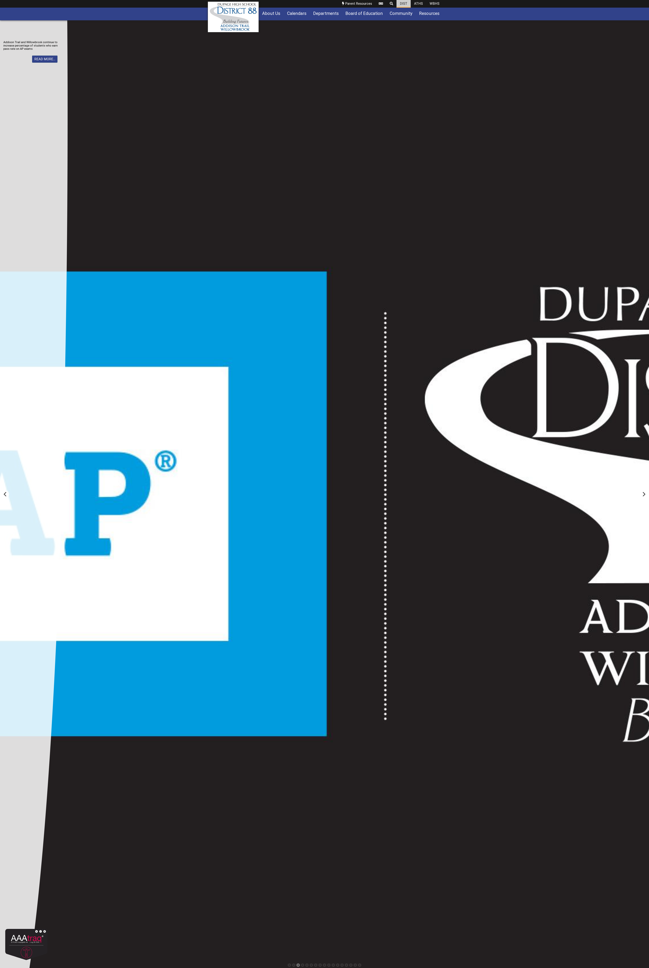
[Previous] (5, 494)
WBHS (434, 4)
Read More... (44, 62)
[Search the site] (391, 4)
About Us (271, 13)
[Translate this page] (380, 4)
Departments (326, 13)
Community (401, 13)
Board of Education (364, 13)
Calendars (296, 13)
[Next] (643, 494)
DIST (403, 4)
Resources (429, 13)
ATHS (418, 4)
